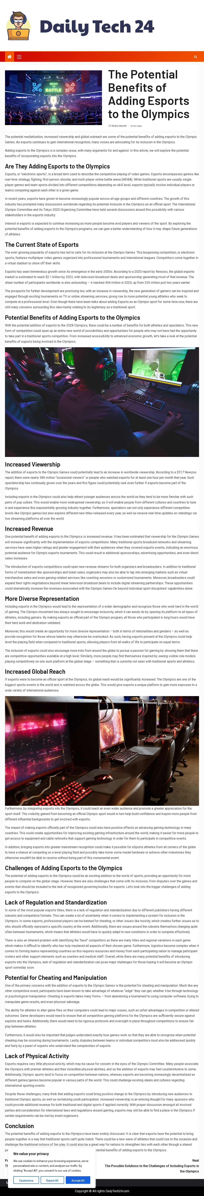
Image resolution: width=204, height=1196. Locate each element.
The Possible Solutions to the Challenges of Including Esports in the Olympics (152, 1166)
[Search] (195, 57)
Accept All (78, 1180)
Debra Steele (119, 125)
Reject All (52, 1180)
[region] (52, 1167)
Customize (26, 1180)
